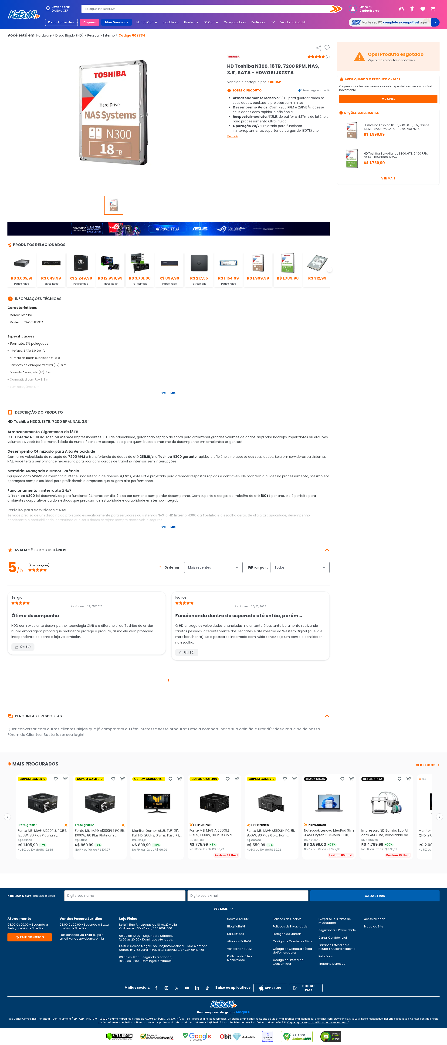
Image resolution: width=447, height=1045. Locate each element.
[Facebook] (156, 988)
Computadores (235, 22)
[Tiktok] (207, 988)
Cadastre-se (369, 11)
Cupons (89, 22)
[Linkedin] (197, 988)
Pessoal (94, 35)
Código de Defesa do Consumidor (288, 962)
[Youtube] (187, 988)
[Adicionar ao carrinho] (65, 779)
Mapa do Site (373, 926)
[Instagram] (166, 988)
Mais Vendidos (116, 22)
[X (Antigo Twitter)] (177, 988)
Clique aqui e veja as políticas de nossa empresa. (317, 1022)
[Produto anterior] (7, 817)
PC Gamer (211, 22)
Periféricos (258, 22)
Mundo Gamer (146, 22)
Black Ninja (171, 22)
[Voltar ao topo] (223, 1004)
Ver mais (232, 136)
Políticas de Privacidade (290, 926)
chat (88, 935)
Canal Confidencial (332, 938)
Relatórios (325, 956)
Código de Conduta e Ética (292, 941)
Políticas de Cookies (287, 919)
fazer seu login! (70, 734)
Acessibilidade (374, 919)
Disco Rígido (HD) (70, 35)
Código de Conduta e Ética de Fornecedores (292, 950)
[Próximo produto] (439, 817)
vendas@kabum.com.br (86, 938)
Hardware (191, 22)
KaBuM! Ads (235, 934)
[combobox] (208, 9)
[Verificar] (119, 1036)
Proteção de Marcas (287, 934)
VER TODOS (425, 765)
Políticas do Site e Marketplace (239, 958)
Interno (110, 35)
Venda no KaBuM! (292, 22)
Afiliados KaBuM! (239, 941)
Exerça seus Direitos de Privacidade (334, 921)
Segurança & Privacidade (337, 930)
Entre (363, 7)
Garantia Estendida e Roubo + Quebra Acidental (337, 947)
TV (273, 22)
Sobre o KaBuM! (238, 919)
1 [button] (168, 680)
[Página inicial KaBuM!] (24, 14)
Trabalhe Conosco (331, 964)
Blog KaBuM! (236, 926)
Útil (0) (25, 647)
